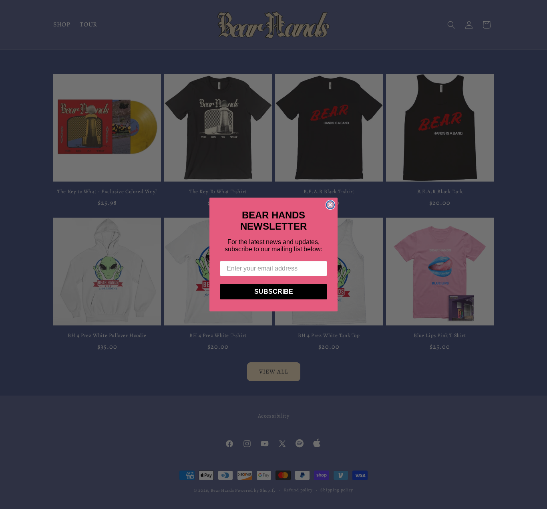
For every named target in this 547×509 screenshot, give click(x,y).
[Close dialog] (330, 205)
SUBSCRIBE (273, 291)
